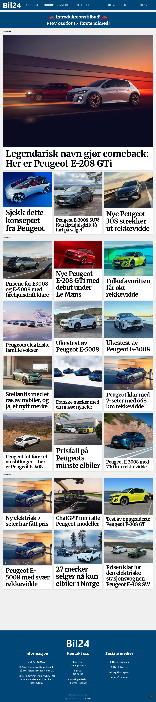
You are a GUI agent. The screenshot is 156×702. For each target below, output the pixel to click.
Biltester (82, 5)
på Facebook (119, 662)
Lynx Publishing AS (74, 698)
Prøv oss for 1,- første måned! (78, 23)
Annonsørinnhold (57, 5)
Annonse (32, 5)
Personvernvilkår (78, 695)
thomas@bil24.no (78, 665)
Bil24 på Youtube (119, 677)
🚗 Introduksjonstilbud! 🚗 (78, 17)
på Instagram (119, 672)
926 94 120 (78, 674)
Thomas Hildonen (78, 683)
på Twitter (119, 667)
